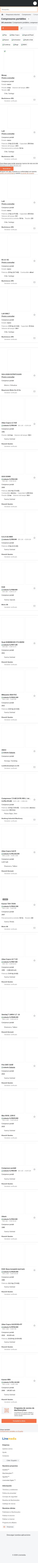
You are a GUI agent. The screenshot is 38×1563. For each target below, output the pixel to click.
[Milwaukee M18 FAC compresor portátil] (19, 681)
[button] (35, 3)
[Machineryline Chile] (14, 3)
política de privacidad (7, 173)
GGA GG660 (6, 476)
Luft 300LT (6, 313)
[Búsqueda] (35, 9)
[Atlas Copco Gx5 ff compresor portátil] (19, 837)
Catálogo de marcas (8, 1503)
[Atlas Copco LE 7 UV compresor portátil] (19, 945)
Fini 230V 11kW (7, 1065)
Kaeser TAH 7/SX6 (9, 904)
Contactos (5, 1456)
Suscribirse (7, 168)
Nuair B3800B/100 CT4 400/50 (13, 642)
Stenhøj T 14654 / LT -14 (11, 1014)
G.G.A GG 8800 (7, 537)
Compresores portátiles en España (11, 1431)
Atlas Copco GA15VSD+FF (12, 1324)
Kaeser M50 (6, 1379)
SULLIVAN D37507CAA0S (12, 374)
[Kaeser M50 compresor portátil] (19, 1366)
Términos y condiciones (10, 1489)
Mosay (4, 75)
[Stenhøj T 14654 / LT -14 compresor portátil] (19, 1000)
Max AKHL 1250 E (8, 1115)
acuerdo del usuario (27, 173)
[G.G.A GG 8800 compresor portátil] (19, 523)
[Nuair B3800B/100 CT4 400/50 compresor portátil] (19, 628)
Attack (4, 1216)
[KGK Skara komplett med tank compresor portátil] (19, 1255)
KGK (3, 587)
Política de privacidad (9, 1493)
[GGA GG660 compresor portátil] (19, 462)
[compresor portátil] (19, 1154)
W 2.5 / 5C (5, 260)
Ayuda (4, 1452)
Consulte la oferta (19, 1421)
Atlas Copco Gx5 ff (9, 851)
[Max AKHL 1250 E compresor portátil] (19, 1102)
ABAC (4, 750)
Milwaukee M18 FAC (9, 695)
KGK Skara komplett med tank (13, 1269)
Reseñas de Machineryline (10, 1500)
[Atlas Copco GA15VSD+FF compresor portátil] (19, 1310)
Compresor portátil (9, 1168)
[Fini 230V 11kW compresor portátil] (19, 1051)
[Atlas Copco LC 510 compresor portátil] (19, 409)
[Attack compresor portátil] (19, 1202)
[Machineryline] (2, 14)
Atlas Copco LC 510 (9, 423)
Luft (3, 131)
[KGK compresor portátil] (19, 573)
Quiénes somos (7, 1449)
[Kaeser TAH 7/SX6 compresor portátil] (19, 890)
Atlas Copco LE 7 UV (10, 959)
